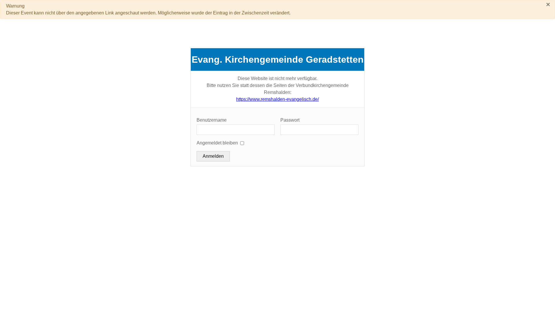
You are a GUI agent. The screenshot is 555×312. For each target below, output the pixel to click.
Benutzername (212, 120)
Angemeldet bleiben (217, 142)
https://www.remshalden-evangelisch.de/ (277, 99)
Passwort (289, 120)
